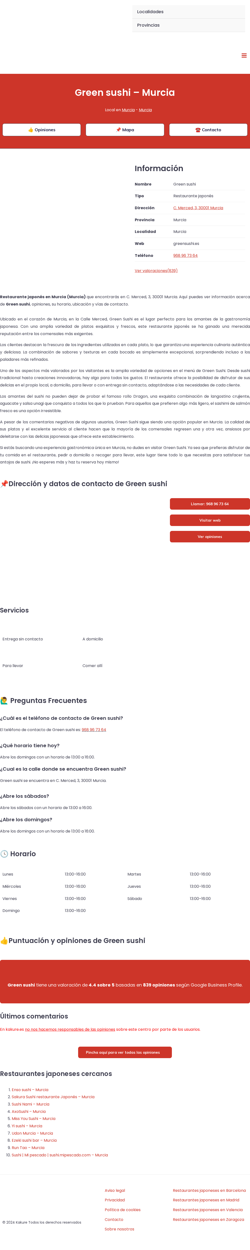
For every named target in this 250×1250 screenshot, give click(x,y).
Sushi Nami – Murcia (30, 1104)
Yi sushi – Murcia (27, 1126)
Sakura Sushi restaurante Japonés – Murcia (53, 1097)
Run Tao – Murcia (28, 1148)
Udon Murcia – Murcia (32, 1133)
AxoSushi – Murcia (29, 1111)
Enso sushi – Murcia (30, 1090)
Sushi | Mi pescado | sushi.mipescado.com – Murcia (60, 1155)
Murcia (128, 110)
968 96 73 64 (94, 730)
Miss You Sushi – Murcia (33, 1118)
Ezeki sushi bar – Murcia (34, 1140)
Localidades (150, 12)
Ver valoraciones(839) (156, 271)
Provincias (148, 25)
